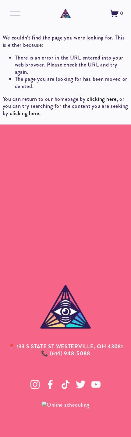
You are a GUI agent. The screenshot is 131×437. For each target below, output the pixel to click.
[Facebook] (50, 384)
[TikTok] (65, 384)
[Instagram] (35, 384)
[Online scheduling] (65, 405)
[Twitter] (81, 384)
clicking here (101, 99)
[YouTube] (96, 384)
